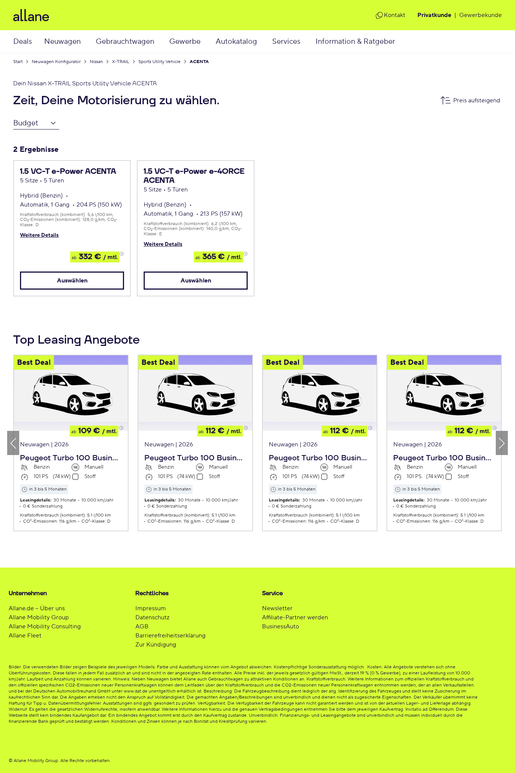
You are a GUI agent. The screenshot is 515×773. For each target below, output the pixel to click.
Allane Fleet (25, 635)
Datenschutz (152, 617)
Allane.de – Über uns (37, 608)
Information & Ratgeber (355, 41)
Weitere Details (39, 235)
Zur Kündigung (155, 644)
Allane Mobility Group (39, 617)
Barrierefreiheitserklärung (170, 635)
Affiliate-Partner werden (295, 617)
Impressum (150, 608)
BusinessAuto (280, 626)
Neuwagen (62, 41)
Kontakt (394, 15)
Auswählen (72, 280)
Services (286, 41)
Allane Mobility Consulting (45, 626)
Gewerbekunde (480, 15)
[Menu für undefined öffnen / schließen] (88, 41)
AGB (142, 626)
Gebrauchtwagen (125, 41)
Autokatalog (236, 41)
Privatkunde (434, 15)
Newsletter (277, 608)
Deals (22, 41)
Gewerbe (185, 41)
